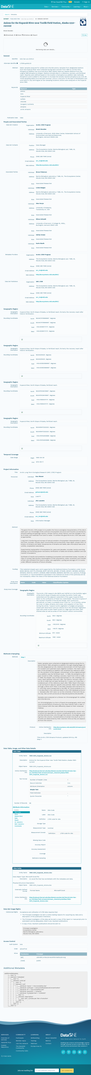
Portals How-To (36, 1046)
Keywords (14, 87)
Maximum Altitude (45, 637)
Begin (32, 458)
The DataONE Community (20, 1047)
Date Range (14, 457)
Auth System (13, 944)
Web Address (30, 165)
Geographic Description (14, 312)
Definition (42, 819)
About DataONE (51, 1038)
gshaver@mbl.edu (42, 492)
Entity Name (23, 756)
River (16, 814)
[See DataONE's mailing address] (85, 1052)
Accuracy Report (40, 845)
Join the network (22, 1043)
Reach (16, 820)
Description (31, 661)
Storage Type (41, 823)
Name (44, 810)
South (32, 323)
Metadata (14, 14)
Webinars (34, 1043)
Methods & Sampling (39, 858)
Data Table (17, 751)
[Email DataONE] (74, 1052)
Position (31, 145)
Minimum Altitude (45, 633)
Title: (16, 472)
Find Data (7, 1056)
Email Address (29, 161)
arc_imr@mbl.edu (42, 516)
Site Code (18, 812)
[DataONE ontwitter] (63, 1052)
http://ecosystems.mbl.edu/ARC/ (47, 165)
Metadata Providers (11, 254)
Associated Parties (12, 172)
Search (7, 14)
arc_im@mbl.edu (42, 161)
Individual (31, 129)
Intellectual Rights (12, 912)
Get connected (67, 1070)
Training (33, 1041)
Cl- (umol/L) (19, 822)
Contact (48, 1043)
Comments (18, 826)
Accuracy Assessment (38, 849)
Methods (15, 657)
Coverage (43, 853)
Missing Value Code (39, 840)
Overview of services (5, 1039)
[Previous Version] (36, 19)
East (32, 327)
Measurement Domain (38, 832)
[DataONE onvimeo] (68, 1052)
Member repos (21, 1041)
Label (44, 814)
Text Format (23, 779)
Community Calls (22, 1051)
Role (32, 184)
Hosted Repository (5, 1046)
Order (16, 949)
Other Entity (17, 868)
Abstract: (15, 527)
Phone (32, 157)
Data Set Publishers (11, 281)
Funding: (15, 569)
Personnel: (14, 477)
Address (31, 134)
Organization (30, 125)
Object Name (23, 766)
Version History (42, 19)
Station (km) (18, 816)
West (32, 331)
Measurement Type (39, 828)
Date (16, 818)
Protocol (32, 727)
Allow (16, 953)
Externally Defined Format (21, 890)
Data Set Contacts (12, 145)
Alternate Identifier (10, 63)
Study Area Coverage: (11, 589)
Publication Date (12, 118)
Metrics (48, 1041)
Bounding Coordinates (11, 318)
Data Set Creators (12, 125)
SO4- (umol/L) (19, 824)
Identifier (15, 59)
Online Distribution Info (45, 728)
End (33, 462)
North (32, 318)
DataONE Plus (6, 1042)
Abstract (15, 68)
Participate (20, 1038)
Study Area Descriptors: (14, 582)
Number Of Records (20, 803)
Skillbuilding (35, 1038)
